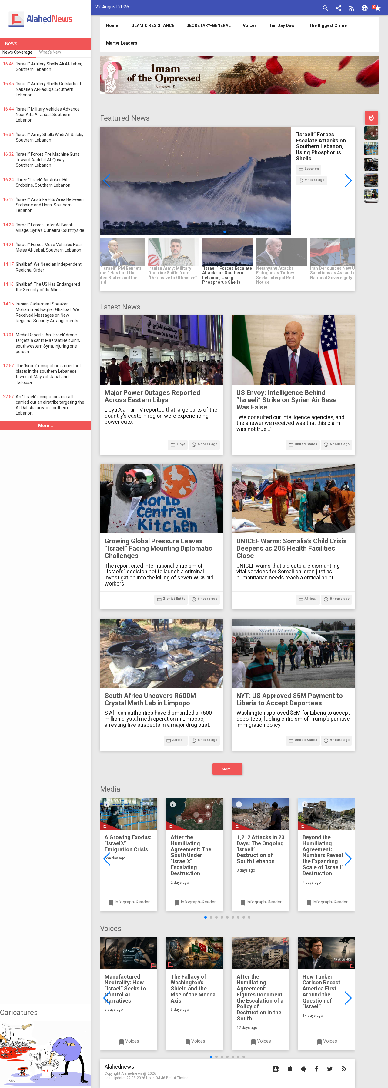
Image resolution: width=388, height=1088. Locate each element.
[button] (338, 9)
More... (45, 425)
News (11, 43)
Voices (250, 25)
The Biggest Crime (328, 25)
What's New (50, 52)
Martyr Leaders (121, 43)
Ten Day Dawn (283, 25)
